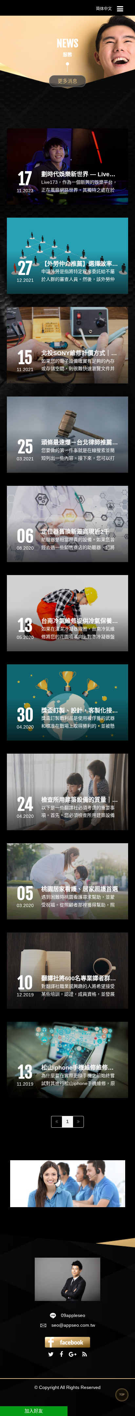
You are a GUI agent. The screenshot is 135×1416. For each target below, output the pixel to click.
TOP (122, 1394)
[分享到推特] (51, 1355)
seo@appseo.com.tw (73, 1325)
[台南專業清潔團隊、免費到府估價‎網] (67, 1278)
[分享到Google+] (72, 1355)
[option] (67, 1183)
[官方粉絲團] (67, 1341)
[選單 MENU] (120, 9)
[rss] (84, 1355)
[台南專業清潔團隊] (67, 1183)
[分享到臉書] (61, 1355)
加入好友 (34, 1410)
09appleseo (73, 1315)
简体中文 (104, 9)
